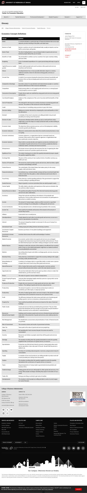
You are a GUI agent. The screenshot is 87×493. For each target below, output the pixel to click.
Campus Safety (39, 431)
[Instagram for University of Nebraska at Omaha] (83, 448)
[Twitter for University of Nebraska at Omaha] (69, 448)
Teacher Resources (41, 28)
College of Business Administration (12, 11)
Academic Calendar (6, 423)
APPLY (78, 2)
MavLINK (4, 429)
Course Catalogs (6, 425)
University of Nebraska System (26, 427)
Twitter (66, 57)
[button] (6, 17)
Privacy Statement (74, 431)
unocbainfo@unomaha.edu (8, 405)
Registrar (56, 431)
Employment (22, 425)
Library (55, 423)
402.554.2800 (81, 442)
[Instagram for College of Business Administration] (7, 413)
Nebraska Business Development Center (23, 404)
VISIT (74, 2)
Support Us (79, 17)
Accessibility (39, 423)
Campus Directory (40, 429)
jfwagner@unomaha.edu (70, 48)
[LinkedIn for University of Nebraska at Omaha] (78, 448)
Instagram (67, 55)
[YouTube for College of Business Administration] (11, 409)
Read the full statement (52, 477)
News (55, 429)
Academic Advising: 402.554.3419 (23, 398)
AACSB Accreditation (24, 401)
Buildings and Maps (40, 427)
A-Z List (21, 423)
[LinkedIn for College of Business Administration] (3, 413)
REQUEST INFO (67, 2)
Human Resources (40, 436)
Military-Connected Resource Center (61, 426)
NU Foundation (73, 429)
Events (37, 434)
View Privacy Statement (47, 489)
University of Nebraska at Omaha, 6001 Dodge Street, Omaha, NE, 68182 (29, 447)
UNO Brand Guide (6, 434)
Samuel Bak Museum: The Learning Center (60, 434)
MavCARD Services (6, 427)
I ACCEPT (78, 489)
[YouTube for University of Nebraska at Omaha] (74, 448)
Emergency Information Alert (76, 423)
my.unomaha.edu (5, 431)
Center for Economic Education (12, 13)
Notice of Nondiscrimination (76, 427)
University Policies (74, 434)
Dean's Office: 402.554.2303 (25, 394)
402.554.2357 (68, 50)
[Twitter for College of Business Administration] (7, 409)
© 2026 (15, 448)
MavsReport (73, 425)
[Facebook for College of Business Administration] (3, 409)
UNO (3, 28)
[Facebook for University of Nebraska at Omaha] (64, 448)
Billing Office (39, 425)
